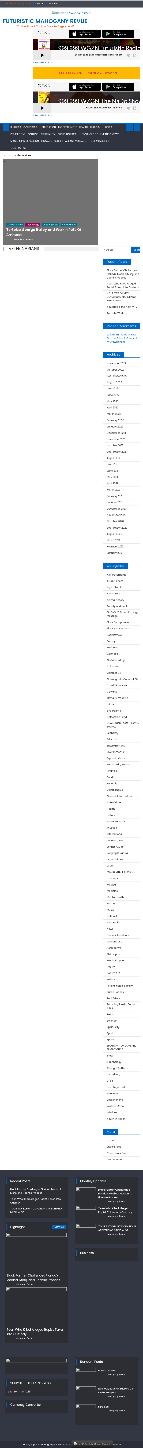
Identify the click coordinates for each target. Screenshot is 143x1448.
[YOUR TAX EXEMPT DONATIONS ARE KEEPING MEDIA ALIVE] (86, 1231)
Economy (112, 733)
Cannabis (112, 654)
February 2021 (115, 496)
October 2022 (115, 369)
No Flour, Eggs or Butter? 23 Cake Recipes (115, 1390)
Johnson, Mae (115, 847)
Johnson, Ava (115, 840)
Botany (111, 641)
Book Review (114, 635)
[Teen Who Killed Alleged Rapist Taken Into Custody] (36, 1306)
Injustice (112, 827)
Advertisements (116, 574)
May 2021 (112, 477)
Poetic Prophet (116, 960)
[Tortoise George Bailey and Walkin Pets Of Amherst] (50, 192)
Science (112, 1020)
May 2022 (112, 401)
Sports (111, 1033)
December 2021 (116, 433)
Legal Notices (115, 859)
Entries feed (114, 1147)
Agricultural (114, 587)
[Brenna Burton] (86, 1375)
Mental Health (115, 897)
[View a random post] (137, 127)
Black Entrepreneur (118, 622)
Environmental (116, 752)
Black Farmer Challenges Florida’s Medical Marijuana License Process (123, 274)
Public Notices (67, 134)
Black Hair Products (118, 628)
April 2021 (112, 483)
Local (110, 865)
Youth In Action (116, 1119)
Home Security (116, 821)
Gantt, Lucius (115, 790)
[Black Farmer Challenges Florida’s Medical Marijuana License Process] (36, 1252)
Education (49, 127)
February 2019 (115, 546)
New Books (113, 922)
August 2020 (114, 534)
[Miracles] (86, 1412)
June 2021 (113, 471)
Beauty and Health (118, 606)
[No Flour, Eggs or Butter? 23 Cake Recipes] (86, 1393)
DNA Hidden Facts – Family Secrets (123, 724)
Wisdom (112, 1112)
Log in (110, 1140)
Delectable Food (117, 717)
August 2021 (114, 458)
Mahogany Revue (24, 1284)
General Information (119, 796)
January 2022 (115, 426)
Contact (39, 3)
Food (110, 777)
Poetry (111, 966)
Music (110, 910)
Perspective (17, 134)
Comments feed (117, 1153)
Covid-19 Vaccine (117, 698)
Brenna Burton (107, 1370)
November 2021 (116, 439)
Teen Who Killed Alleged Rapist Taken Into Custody (123, 285)
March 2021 (113, 489)
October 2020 (115, 521)
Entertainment (67, 127)
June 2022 (113, 395)
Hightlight (17, 1227)
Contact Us (18, 148)
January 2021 (114, 502)
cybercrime (114, 710)
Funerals (112, 783)
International (114, 834)
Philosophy (113, 954)
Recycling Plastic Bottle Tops (121, 1006)
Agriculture (113, 593)
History (95, 127)
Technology (89, 134)
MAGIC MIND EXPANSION (24, 141)
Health (83, 127)
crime (110, 704)
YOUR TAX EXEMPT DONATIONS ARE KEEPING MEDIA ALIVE (121, 296)
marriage (112, 878)
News (108, 127)
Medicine (112, 891)
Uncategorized (116, 1087)
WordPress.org (115, 1159)
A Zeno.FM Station (42, 62)
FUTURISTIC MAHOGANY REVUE (45, 21)
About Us (53, 3)
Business (15, 127)
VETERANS (112, 1093)
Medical (111, 884)
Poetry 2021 (114, 973)
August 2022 (114, 382)
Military (111, 903)
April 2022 (112, 407)
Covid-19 (112, 691)
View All (59, 1227)
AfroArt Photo (115, 581)
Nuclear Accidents (118, 935)
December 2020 (117, 508)
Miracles (103, 1407)
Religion (111, 1014)
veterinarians (115, 1100)
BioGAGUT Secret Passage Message (63, 141)
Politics (33, 134)
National (112, 916)
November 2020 (116, 515)
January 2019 (115, 553)
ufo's (110, 1081)
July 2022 (112, 388)
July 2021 (112, 464)
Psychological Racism (120, 986)
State (110, 1055)
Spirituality (48, 134)
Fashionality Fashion (119, 764)
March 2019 (114, 540)
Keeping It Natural (117, 853)
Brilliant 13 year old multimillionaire (122, 340)
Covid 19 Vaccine (117, 685)
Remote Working (117, 313)
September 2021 (116, 452)
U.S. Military (113, 1074)
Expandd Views (109, 134)
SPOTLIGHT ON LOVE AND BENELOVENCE (122, 1047)
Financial (112, 771)
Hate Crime (114, 802)
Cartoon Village (116, 660)
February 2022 (115, 420)
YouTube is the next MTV (122, 307)
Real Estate (113, 998)
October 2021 (115, 445)
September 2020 (117, 527)
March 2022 (114, 414)
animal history (115, 600)
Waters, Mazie (115, 1106)
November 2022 (116, 363)
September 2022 (117, 376)
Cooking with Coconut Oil (122, 679)
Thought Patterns (117, 1068)
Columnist (30, 127)
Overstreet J (114, 941)
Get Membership (100, 141)
